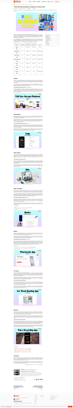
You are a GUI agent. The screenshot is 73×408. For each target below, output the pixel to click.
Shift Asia (47, 43)
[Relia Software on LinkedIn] (14, 401)
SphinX (47, 41)
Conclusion (47, 44)
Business (34, 8)
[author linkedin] (36, 369)
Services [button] (30, 1)
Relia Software (48, 37)
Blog (35, 401)
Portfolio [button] (49, 1)
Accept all (70, 406)
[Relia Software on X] (16, 401)
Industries (36, 400)
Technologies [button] (44, 1)
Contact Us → (52, 399)
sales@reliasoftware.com (54, 396)
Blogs (14, 4)
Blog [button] (52, 1)
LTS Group (47, 42)
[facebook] (36, 379)
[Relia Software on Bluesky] (21, 401)
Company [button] (34, 1)
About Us (36, 396)
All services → (42, 396)
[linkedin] (42, 379)
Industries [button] (38, 1)
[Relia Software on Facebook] (17, 401)
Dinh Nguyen (29, 8)
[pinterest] (40, 379)
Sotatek (47, 36)
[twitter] (38, 379)
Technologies (36, 399)
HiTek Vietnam (48, 38)
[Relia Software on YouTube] (19, 401)
